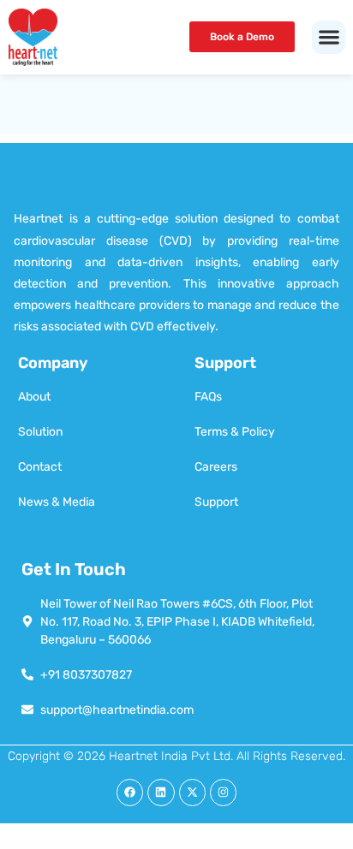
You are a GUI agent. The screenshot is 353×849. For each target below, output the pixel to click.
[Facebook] (130, 792)
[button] (328, 37)
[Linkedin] (160, 792)
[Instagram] (223, 792)
